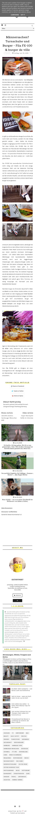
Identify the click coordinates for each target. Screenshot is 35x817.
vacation (7, 779)
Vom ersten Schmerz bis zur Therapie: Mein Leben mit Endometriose (21, 713)
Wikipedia (30, 80)
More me (18, 595)
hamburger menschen (11, 748)
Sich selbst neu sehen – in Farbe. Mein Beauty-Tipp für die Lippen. (21, 705)
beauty (6, 736)
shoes (8, 53)
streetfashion (19, 773)
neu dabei (19, 761)
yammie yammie (17, 779)
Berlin (7, 291)
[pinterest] (15, 806)
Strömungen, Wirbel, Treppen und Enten (17, 656)
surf (27, 773)
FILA (12, 148)
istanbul (7, 751)
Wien (31, 289)
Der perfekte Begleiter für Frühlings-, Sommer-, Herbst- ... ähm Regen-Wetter (17, 474)
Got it (23, 15)
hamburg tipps (17, 745)
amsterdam (20, 733)
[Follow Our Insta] (17, 600)
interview (24, 748)
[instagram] (5, 25)
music (27, 758)
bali (27, 733)
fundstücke (15, 739)
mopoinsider (17, 758)
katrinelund (23, 751)
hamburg (7, 745)
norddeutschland (10, 764)
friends (6, 739)
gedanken (25, 739)
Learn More (15, 15)
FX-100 (21, 146)
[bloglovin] (2, 25)
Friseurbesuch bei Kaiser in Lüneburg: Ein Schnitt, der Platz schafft (21, 720)
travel (13, 776)
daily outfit (15, 736)
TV (13, 733)
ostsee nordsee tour (11, 767)
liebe (5, 755)
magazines (7, 758)
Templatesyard (17, 813)
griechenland (19, 742)
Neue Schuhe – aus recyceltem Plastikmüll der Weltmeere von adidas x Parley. (17, 500)
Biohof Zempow (7, 303)
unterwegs (22, 776)
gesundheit (8, 742)
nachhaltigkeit (9, 761)
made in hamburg (15, 755)
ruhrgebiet (7, 773)
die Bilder (5, 348)
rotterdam (25, 770)
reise (18, 770)
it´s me (14, 751)
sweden (6, 776)
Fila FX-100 (9, 368)
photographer (9, 770)
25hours (7, 733)
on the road (23, 764)
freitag (24, 736)
